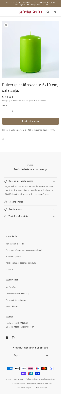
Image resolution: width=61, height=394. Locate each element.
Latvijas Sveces (17, 379)
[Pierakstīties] (47, 355)
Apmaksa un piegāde (15, 244)
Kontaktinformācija (40, 388)
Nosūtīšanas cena (19, 100)
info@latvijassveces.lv (23, 327)
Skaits (4, 105)
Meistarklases (12, 306)
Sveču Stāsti (11, 287)
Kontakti (9, 269)
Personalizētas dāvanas (16, 300)
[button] (6, 12)
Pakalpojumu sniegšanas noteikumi (21, 263)
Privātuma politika (13, 256)
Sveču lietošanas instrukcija (18, 294)
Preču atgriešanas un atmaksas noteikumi (24, 250)
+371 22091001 (21, 323)
